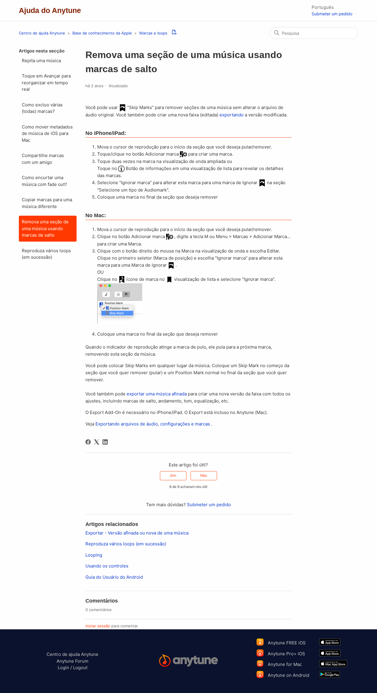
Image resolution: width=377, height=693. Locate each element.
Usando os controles (106, 566)
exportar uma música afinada (157, 394)
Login (63, 667)
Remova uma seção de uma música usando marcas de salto (45, 228)
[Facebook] (88, 442)
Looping (93, 555)
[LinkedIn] (105, 442)
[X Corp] (96, 442)
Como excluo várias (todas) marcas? (42, 108)
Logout (80, 667)
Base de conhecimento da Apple (102, 33)
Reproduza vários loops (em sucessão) (46, 254)
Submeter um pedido (332, 13)
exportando (231, 115)
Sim (173, 475)
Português (323, 7)
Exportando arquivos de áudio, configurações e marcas (152, 424)
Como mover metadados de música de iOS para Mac (47, 133)
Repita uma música (41, 60)
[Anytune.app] (188, 661)
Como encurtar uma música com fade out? (44, 181)
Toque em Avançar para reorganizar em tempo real (46, 82)
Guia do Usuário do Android (114, 577)
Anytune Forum (72, 661)
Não (203, 475)
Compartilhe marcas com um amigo (43, 159)
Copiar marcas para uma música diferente (47, 203)
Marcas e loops (153, 33)
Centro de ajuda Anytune (42, 33)
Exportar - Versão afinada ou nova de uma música (136, 533)
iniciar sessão (97, 625)
